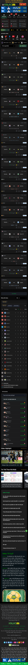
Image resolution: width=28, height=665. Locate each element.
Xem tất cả (23, 448)
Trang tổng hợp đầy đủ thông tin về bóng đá (12, 511)
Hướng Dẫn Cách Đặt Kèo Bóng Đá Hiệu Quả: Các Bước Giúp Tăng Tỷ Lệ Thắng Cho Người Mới (11, 486)
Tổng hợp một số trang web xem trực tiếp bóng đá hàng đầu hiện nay (13, 536)
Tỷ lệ (19, 663)
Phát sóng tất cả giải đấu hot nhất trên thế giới (13, 504)
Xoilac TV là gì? (6, 492)
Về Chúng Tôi (6, 626)
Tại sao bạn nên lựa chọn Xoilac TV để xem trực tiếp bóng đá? (14, 532)
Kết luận (4, 544)
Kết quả (25, 663)
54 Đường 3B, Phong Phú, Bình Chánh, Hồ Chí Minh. (16, 630)
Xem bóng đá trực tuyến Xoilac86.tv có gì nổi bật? (14, 501)
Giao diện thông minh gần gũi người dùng (11, 515)
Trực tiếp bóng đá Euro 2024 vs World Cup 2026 (13, 524)
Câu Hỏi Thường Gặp (8, 628)
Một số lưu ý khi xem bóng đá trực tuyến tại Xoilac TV (14, 541)
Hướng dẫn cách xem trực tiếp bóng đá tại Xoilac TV (14, 527)
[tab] (4, 16)
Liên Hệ (15, 628)
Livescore (14, 663)
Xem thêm (14, 293)
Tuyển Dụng (21, 628)
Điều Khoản (22, 626)
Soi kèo (8, 663)
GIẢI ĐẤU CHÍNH (4, 33)
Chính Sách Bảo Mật (14, 626)
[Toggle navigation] (3, 5)
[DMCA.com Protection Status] (14, 644)
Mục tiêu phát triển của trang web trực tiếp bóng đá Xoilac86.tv (14, 497)
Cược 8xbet (23, 4)
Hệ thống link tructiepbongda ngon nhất (11, 508)
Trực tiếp (2, 663)
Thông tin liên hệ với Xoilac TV (9, 548)
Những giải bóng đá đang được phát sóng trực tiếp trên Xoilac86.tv (13, 519)
